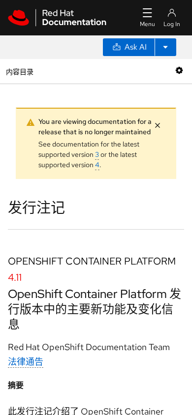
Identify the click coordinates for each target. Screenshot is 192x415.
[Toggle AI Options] (165, 47)
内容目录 (19, 71)
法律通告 (25, 361)
